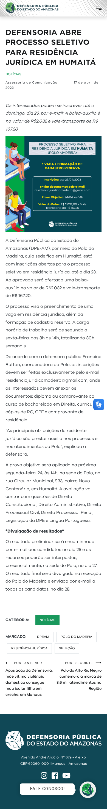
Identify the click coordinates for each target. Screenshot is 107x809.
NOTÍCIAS (13, 74)
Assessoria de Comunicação (31, 82)
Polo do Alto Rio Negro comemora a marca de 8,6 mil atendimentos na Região (79, 676)
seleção (67, 648)
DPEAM (43, 636)
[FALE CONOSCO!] (88, 790)
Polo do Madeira (76, 636)
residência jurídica (29, 648)
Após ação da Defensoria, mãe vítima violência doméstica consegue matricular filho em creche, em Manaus (29, 679)
